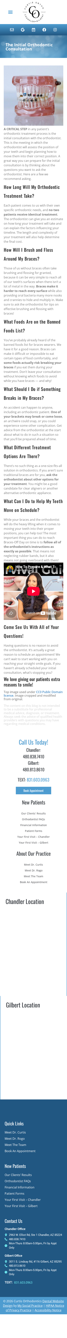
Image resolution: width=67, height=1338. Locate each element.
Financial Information (33, 825)
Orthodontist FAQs (33, 819)
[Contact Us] (12, 29)
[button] (10, 12)
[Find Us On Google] (22, 29)
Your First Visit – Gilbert (33, 842)
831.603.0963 (38, 779)
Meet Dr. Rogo (33, 870)
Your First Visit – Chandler (33, 837)
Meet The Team (33, 876)
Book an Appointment (33, 882)
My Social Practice (30, 1306)
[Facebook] (44, 29)
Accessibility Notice (48, 1310)
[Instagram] (55, 29)
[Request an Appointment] (33, 29)
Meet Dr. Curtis (33, 864)
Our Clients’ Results (33, 813)
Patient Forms (33, 831)
